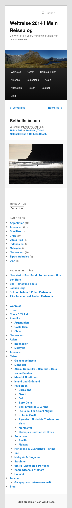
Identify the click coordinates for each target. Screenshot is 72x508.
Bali (16, 453)
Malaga (23, 444)
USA (12, 260)
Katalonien (21, 385)
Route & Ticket (48, 71)
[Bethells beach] (35, 164)
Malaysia (15, 248)
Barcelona (25, 390)
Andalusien (21, 436)
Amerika (15, 79)
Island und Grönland (27, 381)
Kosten (30, 71)
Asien (48, 79)
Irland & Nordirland (26, 377)
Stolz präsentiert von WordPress (36, 502)
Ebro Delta (25, 402)
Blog (13, 95)
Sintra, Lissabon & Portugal (31, 465)
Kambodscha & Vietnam (29, 470)
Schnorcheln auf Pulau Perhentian (31, 292)
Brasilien (15, 231)
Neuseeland (32, 79)
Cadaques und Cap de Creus (36, 432)
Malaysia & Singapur (27, 457)
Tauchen (46, 87)
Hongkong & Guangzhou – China (34, 448)
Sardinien (20, 461)
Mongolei (20, 365)
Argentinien (17, 223)
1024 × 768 (16, 130)
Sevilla (23, 440)
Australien (16, 87)
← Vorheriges (17, 107)
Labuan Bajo (17, 288)
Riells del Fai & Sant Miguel (36, 411)
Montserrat (25, 428)
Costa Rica (16, 240)
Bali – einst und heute (23, 284)
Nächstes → (55, 107)
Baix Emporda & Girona (33, 407)
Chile (13, 235)
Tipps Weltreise (19, 256)
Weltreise (16, 71)
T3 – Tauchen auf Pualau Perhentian (32, 296)
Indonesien (17, 244)
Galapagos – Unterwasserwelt (32, 482)
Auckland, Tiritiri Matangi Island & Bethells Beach (28, 132)
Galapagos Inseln (25, 360)
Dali (21, 398)
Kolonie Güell (27, 415)
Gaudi (22, 394)
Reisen (31, 87)
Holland (19, 474)
